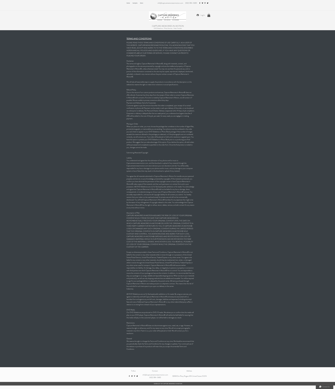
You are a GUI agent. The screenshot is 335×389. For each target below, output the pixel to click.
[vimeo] (202, 3)
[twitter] (208, 3)
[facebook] (200, 3)
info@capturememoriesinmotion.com (170, 3)
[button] (208, 15)
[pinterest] (205, 3)
